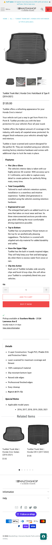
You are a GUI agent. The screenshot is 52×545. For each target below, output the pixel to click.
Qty (4, 284)
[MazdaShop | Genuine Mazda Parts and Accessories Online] (26, 9)
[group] (13, 443)
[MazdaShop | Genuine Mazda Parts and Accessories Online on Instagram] (26, 507)
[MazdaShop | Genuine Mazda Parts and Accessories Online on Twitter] (31, 507)
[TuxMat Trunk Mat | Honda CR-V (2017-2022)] (38, 434)
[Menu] (1, 9)
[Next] (47, 49)
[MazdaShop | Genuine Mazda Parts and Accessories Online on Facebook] (21, 507)
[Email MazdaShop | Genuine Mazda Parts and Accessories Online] (17, 507)
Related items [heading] (26, 416)
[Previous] (5, 49)
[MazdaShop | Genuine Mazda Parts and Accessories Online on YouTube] (35, 507)
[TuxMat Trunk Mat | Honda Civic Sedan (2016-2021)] (13, 434)
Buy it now (26, 304)
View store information (11, 328)
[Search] (42, 9)
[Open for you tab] (43, 536)
